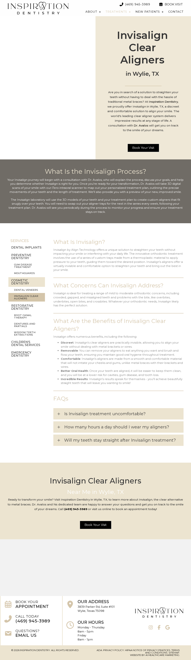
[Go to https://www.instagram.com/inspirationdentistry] (150, 627)
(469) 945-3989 (75, 509)
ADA (99, 650)
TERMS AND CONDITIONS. (162, 651)
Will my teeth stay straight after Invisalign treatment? (120, 440)
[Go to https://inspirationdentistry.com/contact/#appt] (31, 605)
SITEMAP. (174, 652)
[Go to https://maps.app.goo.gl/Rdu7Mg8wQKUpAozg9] (93, 607)
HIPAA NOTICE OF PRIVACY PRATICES (147, 650)
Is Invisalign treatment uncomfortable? (105, 413)
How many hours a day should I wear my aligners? (116, 427)
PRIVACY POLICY (113, 650)
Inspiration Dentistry (163, 101)
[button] (143, 148)
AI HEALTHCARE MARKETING (162, 654)
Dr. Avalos (141, 125)
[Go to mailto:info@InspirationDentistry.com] (31, 634)
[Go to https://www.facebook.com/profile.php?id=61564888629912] (159, 627)
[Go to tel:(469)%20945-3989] (31, 619)
